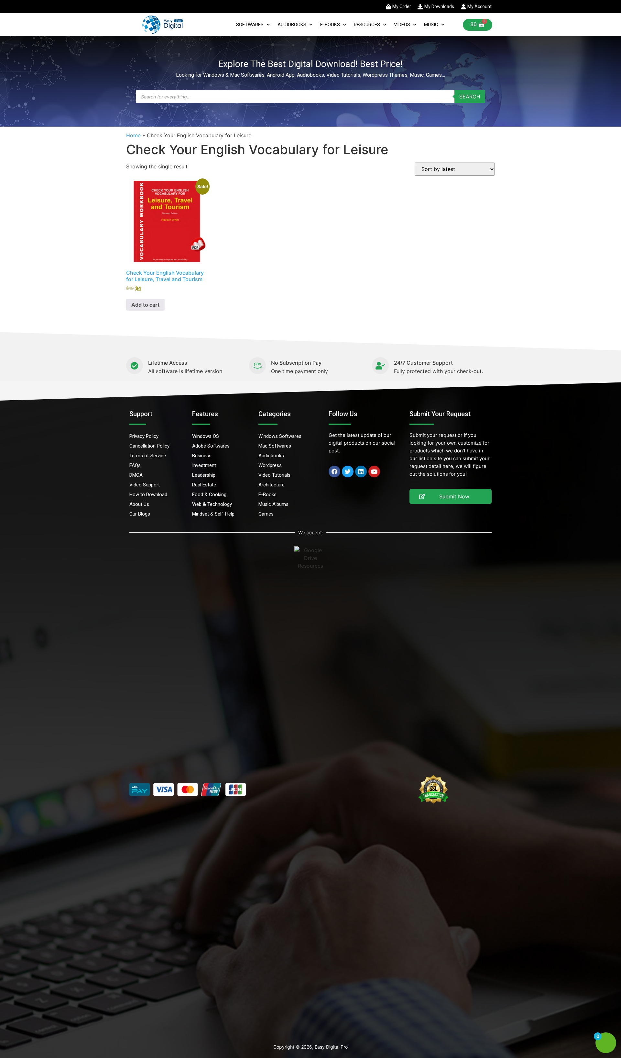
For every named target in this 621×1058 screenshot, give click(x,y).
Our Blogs (139, 514)
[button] (450, 496)
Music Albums (273, 504)
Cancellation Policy (149, 446)
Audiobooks (292, 25)
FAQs (135, 465)
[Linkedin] (361, 471)
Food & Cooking (209, 494)
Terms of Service (147, 456)
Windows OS (205, 436)
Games (266, 514)
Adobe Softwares (211, 446)
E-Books (330, 25)
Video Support (144, 485)
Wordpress (270, 465)
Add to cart (145, 304)
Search (469, 96)
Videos (402, 25)
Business (202, 456)
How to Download (148, 494)
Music (431, 25)
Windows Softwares (279, 436)
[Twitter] (348, 471)
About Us (139, 504)
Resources (367, 25)
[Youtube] (374, 471)
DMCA (136, 475)
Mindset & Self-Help (213, 514)
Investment (204, 465)
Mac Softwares (274, 446)
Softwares (250, 25)
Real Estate (204, 485)
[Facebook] (334, 471)
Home (133, 135)
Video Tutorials (274, 475)
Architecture (271, 485)
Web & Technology (212, 504)
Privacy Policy (143, 436)
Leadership (203, 475)
